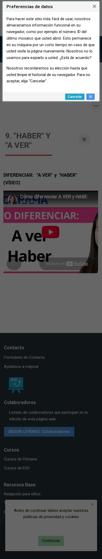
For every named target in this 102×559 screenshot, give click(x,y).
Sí (90, 97)
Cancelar (75, 97)
